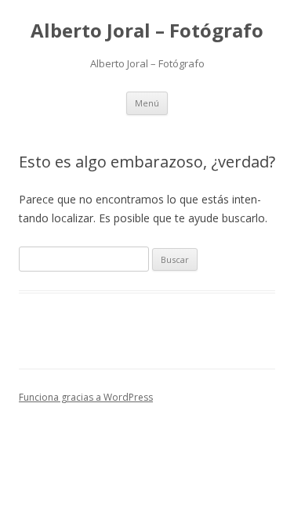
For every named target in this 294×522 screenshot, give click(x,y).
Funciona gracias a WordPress (86, 397)
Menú (147, 103)
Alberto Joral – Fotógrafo (147, 31)
